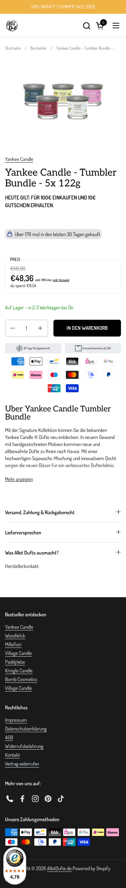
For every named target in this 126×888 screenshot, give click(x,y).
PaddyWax (15, 662)
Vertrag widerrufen (22, 763)
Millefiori (13, 644)
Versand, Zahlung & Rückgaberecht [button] (40, 512)
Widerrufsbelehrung (24, 746)
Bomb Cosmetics (21, 679)
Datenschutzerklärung (26, 728)
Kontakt (12, 755)
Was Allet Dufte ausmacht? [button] (31, 552)
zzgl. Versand (61, 280)
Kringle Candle (19, 670)
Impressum (16, 720)
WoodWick (15, 635)
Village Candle (18, 653)
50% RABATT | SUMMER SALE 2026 (63, 6)
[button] (86, 25)
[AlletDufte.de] (12, 25)
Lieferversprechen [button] (23, 532)
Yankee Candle (19, 159)
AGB (9, 737)
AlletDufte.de (59, 868)
